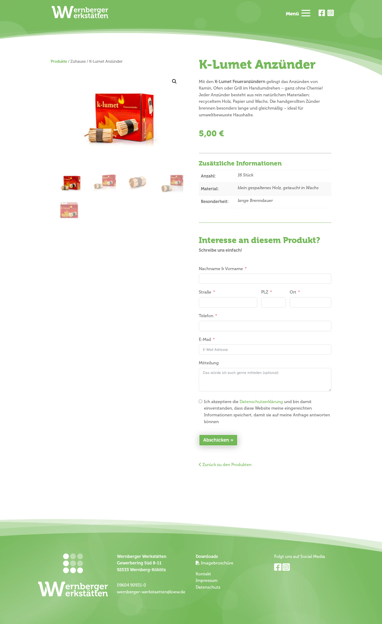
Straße (205, 292)
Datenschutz (208, 587)
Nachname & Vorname (221, 268)
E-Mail (205, 339)
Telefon (206, 316)
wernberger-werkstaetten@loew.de (151, 592)
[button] (174, 81)
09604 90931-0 (131, 585)
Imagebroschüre (217, 563)
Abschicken (216, 440)
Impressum (207, 580)
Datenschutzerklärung (261, 401)
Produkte (59, 61)
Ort (293, 292)
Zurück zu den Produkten (226, 464)
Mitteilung (209, 363)
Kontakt (203, 574)
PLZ (264, 292)
